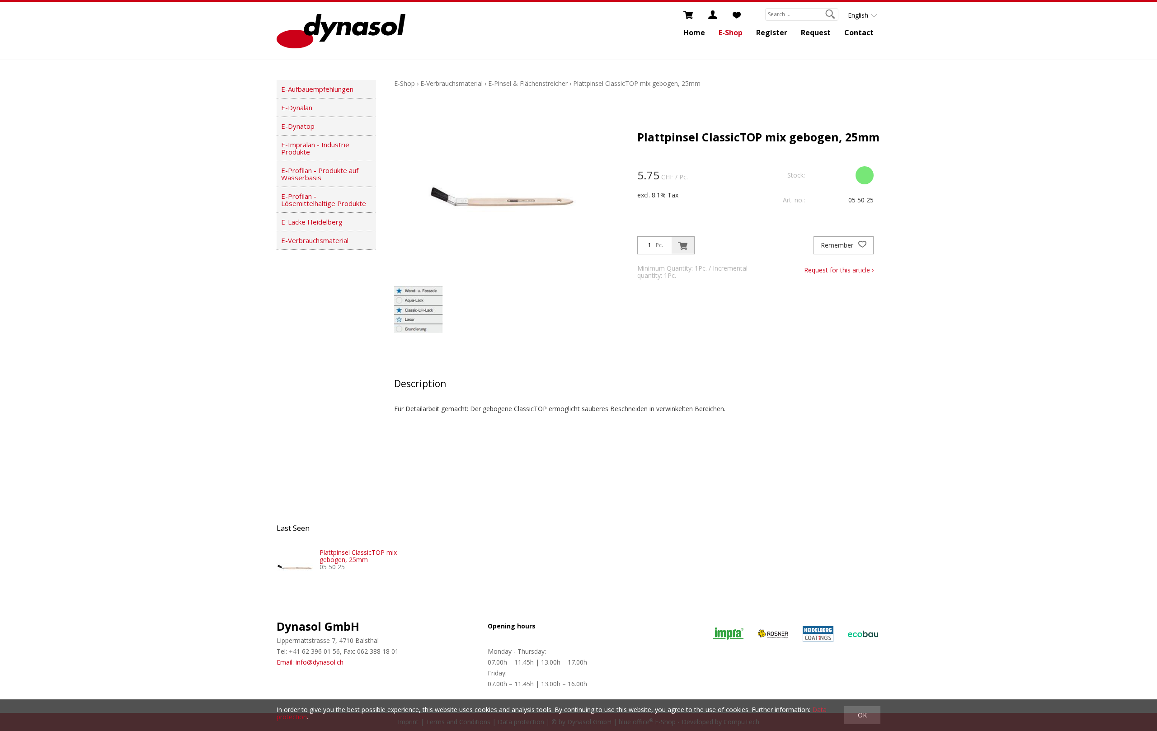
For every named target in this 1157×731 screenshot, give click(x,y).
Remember (838, 245)
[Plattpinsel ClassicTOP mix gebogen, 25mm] (295, 567)
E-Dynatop (298, 126)
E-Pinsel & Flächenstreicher (528, 83)
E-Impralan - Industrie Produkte (315, 148)
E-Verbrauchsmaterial (314, 240)
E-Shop (731, 32)
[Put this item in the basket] (683, 245)
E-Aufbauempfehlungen (317, 89)
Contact (859, 32)
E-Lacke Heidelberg (312, 221)
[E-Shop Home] (341, 31)
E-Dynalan (296, 107)
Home (694, 32)
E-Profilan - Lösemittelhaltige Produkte (323, 200)
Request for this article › (839, 270)
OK (862, 715)
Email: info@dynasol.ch (310, 662)
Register (771, 32)
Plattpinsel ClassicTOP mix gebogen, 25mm (637, 83)
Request (816, 32)
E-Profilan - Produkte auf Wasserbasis (319, 174)
